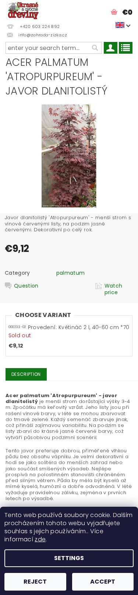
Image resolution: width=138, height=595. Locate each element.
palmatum (70, 273)
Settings (69, 558)
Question (26, 285)
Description (26, 374)
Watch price (114, 289)
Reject (35, 581)
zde (40, 539)
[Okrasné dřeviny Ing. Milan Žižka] (23, 9)
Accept (102, 581)
